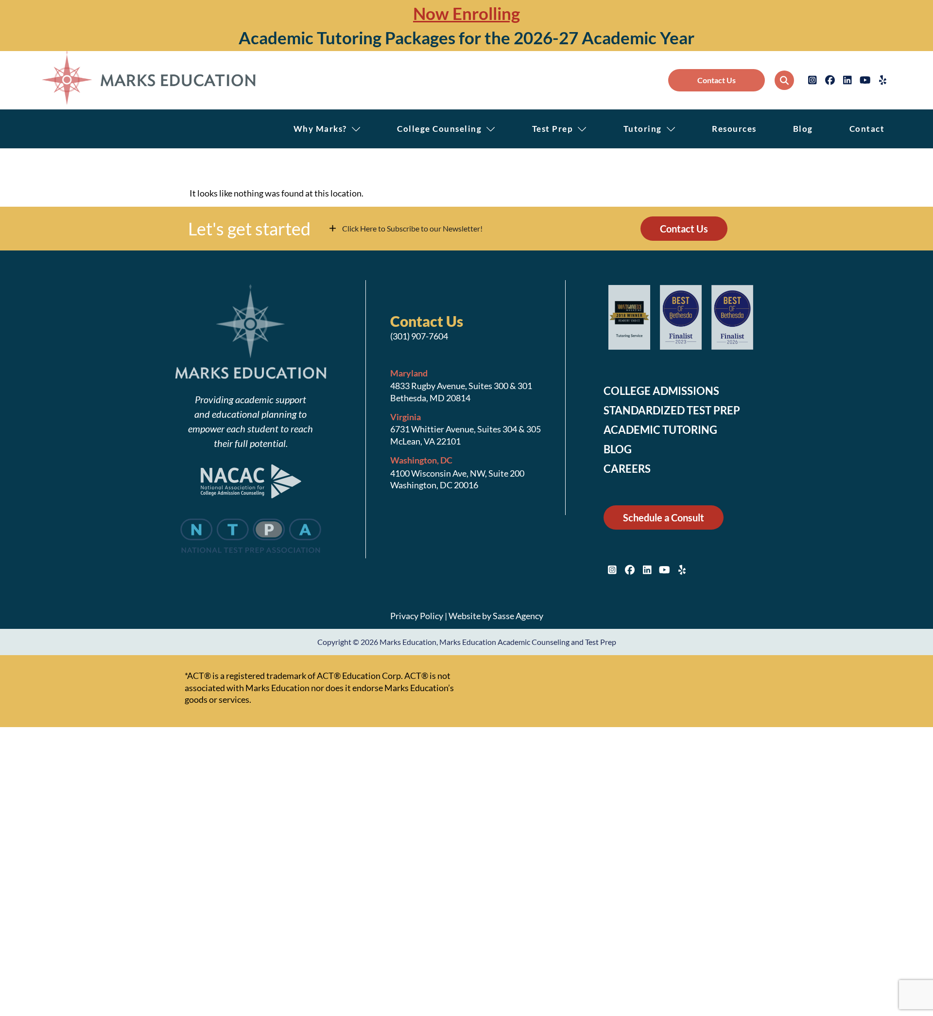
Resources (734, 129)
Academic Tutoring (660, 430)
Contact (867, 129)
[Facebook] (830, 80)
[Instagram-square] (812, 80)
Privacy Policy (416, 615)
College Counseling (439, 129)
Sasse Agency (518, 615)
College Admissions (661, 391)
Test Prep (552, 129)
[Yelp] (882, 80)
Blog (803, 129)
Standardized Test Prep (672, 410)
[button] (784, 80)
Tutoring (642, 129)
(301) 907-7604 (419, 336)
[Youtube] (865, 80)
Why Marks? (320, 129)
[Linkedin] (847, 80)
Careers (627, 469)
